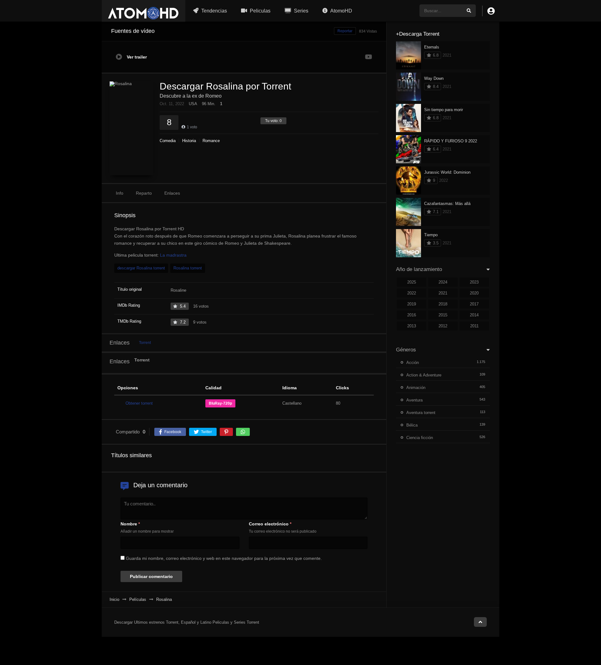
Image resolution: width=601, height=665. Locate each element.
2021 (443, 293)
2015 (443, 315)
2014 (474, 315)
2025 (411, 282)
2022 (411, 293)
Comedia (168, 141)
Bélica (412, 425)
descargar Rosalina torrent (141, 268)
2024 (443, 282)
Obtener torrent (139, 403)
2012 (443, 326)
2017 (474, 304)
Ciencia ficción (419, 437)
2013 (411, 326)
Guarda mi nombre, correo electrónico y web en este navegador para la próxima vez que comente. (224, 558)
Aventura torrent (420, 412)
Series (300, 10)
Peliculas (259, 10)
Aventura (414, 400)
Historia (189, 141)
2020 (474, 293)
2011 (474, 326)
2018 (443, 304)
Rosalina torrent (187, 268)
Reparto (144, 193)
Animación (415, 387)
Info (119, 193)
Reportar (344, 31)
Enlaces (172, 193)
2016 (411, 315)
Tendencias (213, 10)
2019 (411, 304)
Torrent (145, 342)
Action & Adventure (423, 375)
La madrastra (173, 255)
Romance (211, 141)
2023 (474, 282)
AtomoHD (340, 10)
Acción (412, 362)
